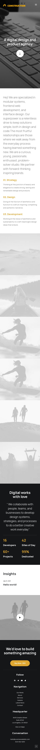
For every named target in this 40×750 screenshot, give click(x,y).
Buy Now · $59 (20, 663)
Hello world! (10, 584)
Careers (20, 700)
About (20, 695)
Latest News (20, 703)
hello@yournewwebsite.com (20, 739)
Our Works (20, 693)
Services (20, 698)
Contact (20, 705)
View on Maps (20, 727)
